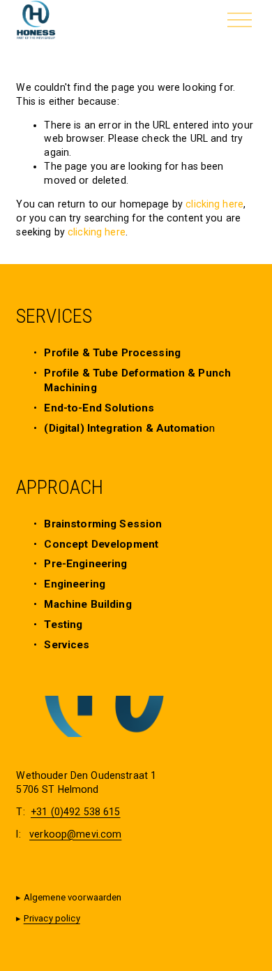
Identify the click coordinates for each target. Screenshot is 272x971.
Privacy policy (52, 918)
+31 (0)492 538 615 (76, 811)
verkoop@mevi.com (75, 834)
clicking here (214, 204)
